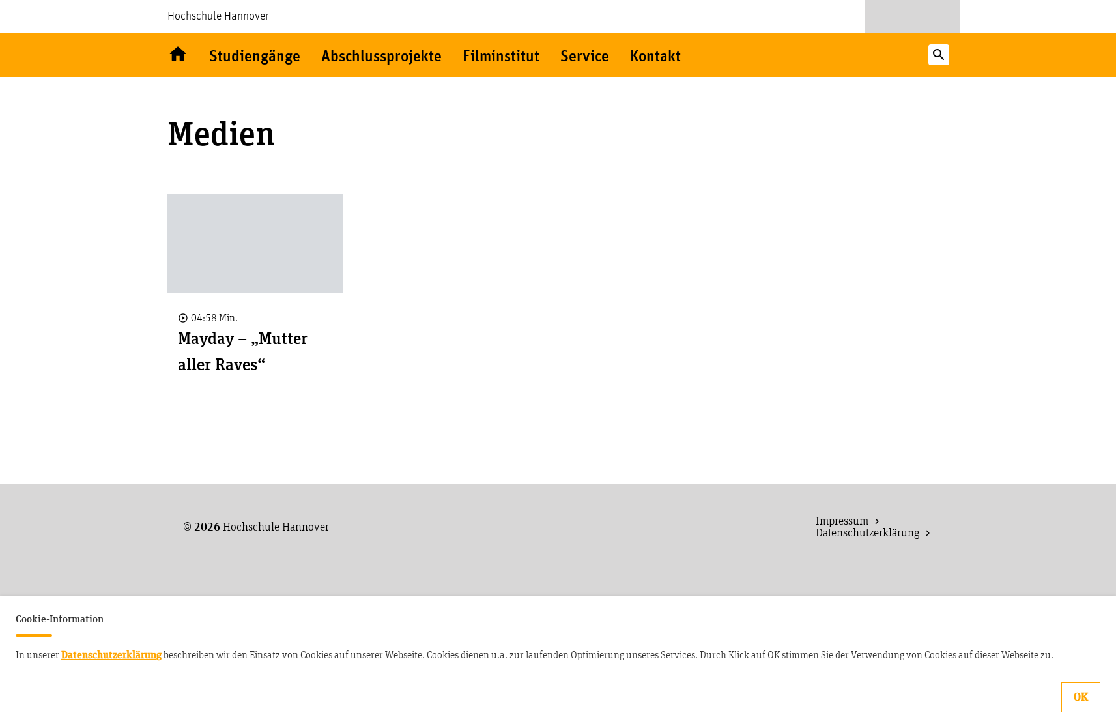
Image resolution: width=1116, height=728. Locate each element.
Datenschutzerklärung (111, 655)
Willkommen (177, 55)
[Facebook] (912, 16)
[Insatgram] (936, 16)
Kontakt (655, 57)
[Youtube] (888, 16)
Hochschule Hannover (218, 16)
